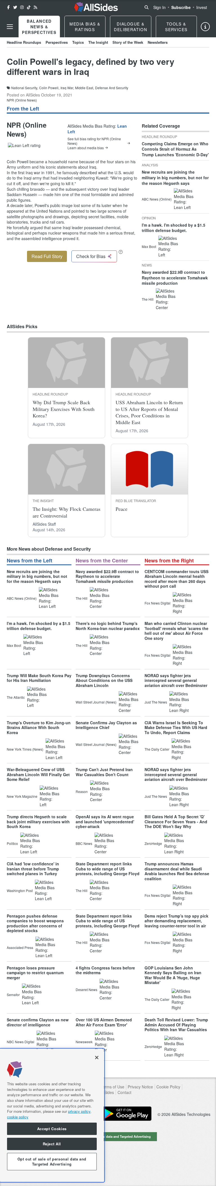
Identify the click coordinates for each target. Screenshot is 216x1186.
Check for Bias (90, 256)
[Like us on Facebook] (8, 7)
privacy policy (79, 1111)
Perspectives (57, 42)
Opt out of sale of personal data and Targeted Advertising (108, 1136)
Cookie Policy (168, 1087)
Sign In (159, 7)
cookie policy (17, 1117)
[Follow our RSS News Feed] (35, 7)
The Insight (98, 42)
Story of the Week (127, 42)
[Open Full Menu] (10, 26)
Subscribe (181, 7)
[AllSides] (96, 7)
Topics (78, 42)
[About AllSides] (205, 27)
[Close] (97, 1057)
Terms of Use (112, 1087)
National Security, (24, 88)
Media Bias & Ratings (84, 26)
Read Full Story (47, 256)
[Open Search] (146, 7)
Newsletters (158, 42)
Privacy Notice (140, 1087)
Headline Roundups (24, 42)
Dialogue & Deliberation (130, 26)
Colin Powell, (49, 88)
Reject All (52, 1143)
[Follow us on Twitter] (15, 7)
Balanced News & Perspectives (39, 26)
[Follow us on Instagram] (22, 7)
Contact (124, 1092)
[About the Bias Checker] (121, 252)
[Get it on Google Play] (126, 1113)
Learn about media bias (86, 148)
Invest (201, 7)
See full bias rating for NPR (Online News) (94, 141)
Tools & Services (176, 26)
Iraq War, (67, 88)
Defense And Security (111, 88)
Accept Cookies (52, 1128)
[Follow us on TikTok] (28, 7)
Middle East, (84, 88)
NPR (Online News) (22, 100)
